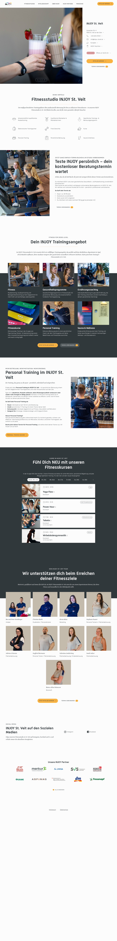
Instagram (70, 732)
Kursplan (93, 43)
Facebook (93, 732)
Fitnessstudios (29, 4)
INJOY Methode (68, 4)
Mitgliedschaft (43, 4)
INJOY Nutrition (95, 46)
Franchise (79, 4)
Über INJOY (56, 4)
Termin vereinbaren (98, 66)
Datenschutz (64, 809)
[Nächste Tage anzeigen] (93, 480)
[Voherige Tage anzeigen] (24, 480)
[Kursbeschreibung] (54, 492)
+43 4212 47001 (95, 36)
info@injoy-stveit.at (97, 39)
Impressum (52, 809)
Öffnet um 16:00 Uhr (98, 53)
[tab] (33, 479)
